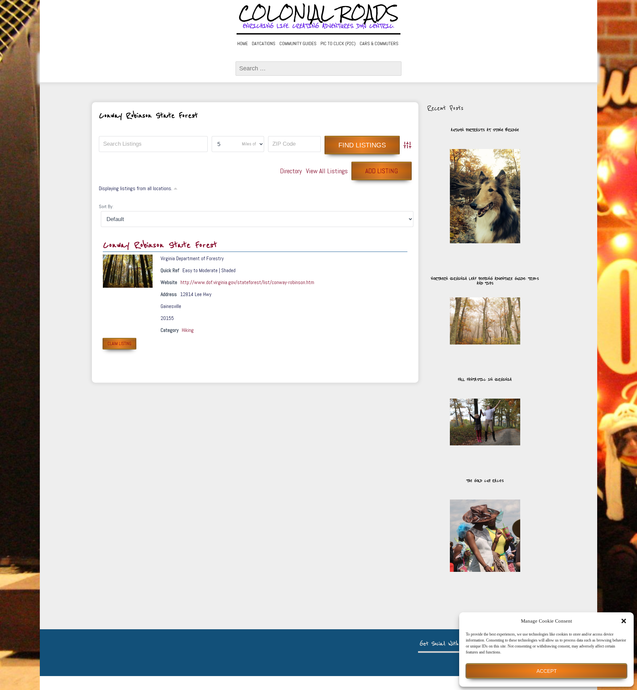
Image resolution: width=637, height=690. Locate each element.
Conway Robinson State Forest (160, 245)
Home (242, 43)
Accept (546, 671)
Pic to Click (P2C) (338, 43)
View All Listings (327, 171)
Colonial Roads (318, 13)
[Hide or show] (175, 188)
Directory (291, 171)
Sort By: (106, 206)
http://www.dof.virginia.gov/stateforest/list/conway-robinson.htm (247, 282)
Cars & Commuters (379, 43)
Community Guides (298, 43)
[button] (623, 621)
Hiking (188, 330)
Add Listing (381, 171)
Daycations (263, 43)
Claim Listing (119, 343)
